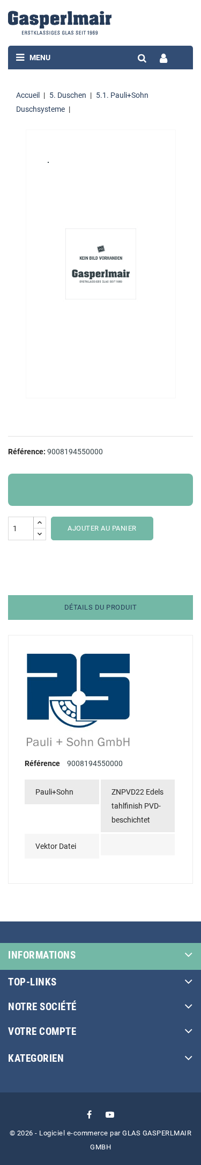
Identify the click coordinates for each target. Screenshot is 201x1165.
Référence (42, 763)
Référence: (27, 451)
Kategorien (36, 1058)
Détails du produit (100, 607)
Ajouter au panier (102, 528)
